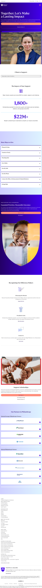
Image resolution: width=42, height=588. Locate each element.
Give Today (21, 23)
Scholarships (3, 532)
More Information (21, 321)
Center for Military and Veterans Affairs (7, 550)
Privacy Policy (6, 583)
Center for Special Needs (5, 549)
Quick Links (3, 1)
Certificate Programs (4, 502)
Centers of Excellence (6, 541)
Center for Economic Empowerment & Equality (8, 542)
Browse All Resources (4, 510)
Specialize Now (8, 573)
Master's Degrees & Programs (5, 501)
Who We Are (3, 520)
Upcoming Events (3, 515)
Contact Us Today (3, 560)
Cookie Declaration (20, 583)
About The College (5, 519)
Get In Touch (21, 341)
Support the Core (21, 301)
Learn (2, 498)
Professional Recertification (5, 536)
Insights (2, 511)
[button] (21, 48)
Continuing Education (4, 504)
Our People (2, 523)
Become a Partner (20, 399)
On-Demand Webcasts (4, 517)
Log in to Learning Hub (4, 537)
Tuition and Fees (3, 533)
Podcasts (2, 514)
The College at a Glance (4, 524)
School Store (3, 527)
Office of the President (4, 521)
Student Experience (4, 530)
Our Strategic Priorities (21, 397)
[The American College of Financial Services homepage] (4, 5)
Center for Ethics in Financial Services (6, 543)
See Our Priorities (21, 212)
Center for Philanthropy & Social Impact (7, 546)
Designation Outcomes (4, 505)
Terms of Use (10, 583)
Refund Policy (15, 583)
